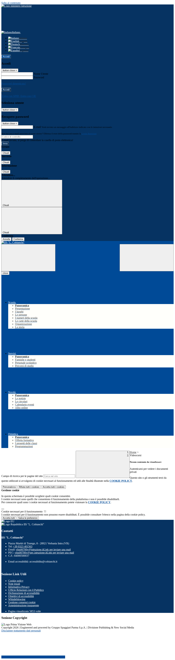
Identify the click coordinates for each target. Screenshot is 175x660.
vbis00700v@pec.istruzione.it (44, 552)
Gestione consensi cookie (22, 602)
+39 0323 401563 (22, 546)
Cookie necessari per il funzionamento (22, 511)
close (5, 273)
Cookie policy (15, 580)
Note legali (14, 583)
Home (133, 452)
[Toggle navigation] (28, 257)
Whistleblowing (16, 599)
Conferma (18, 239)
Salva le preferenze (27, 518)
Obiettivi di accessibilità (21, 596)
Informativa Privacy (19, 586)
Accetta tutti (53, 487)
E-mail (37, 126)
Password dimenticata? (13, 83)
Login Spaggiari (89, 133)
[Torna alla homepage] (87, 242)
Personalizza (9, 487)
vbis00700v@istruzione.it (43, 549)
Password (39, 77)
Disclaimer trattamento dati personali (21, 630)
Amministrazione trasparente (23, 605)
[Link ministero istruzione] (16, 5)
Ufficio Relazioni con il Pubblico (26, 590)
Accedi (6, 56)
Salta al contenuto (11, 2)
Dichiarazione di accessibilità (23, 593)
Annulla (6, 239)
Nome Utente (41, 73)
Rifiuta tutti (29, 487)
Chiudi (6, 153)
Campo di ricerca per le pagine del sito (22, 476)
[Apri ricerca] (147, 257)
